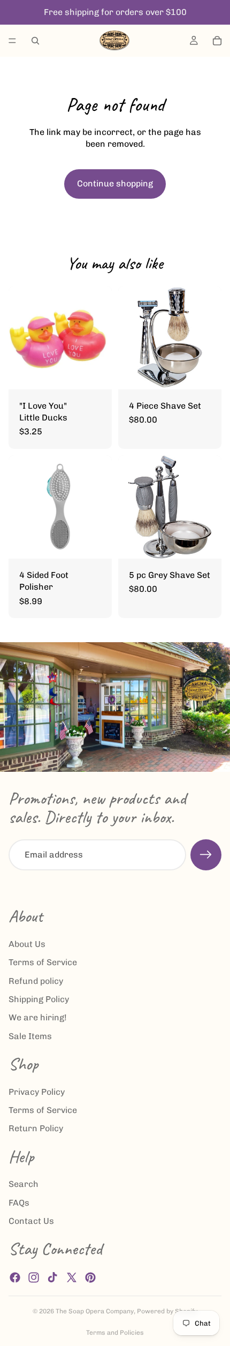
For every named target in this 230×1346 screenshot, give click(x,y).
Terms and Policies (115, 1332)
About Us (27, 944)
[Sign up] (205, 854)
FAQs (19, 1203)
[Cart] (217, 40)
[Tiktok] (52, 1277)
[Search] (35, 40)
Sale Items (30, 1036)
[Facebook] (15, 1277)
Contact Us (31, 1221)
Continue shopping (115, 183)
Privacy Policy (37, 1092)
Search (24, 1184)
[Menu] (12, 40)
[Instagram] (33, 1277)
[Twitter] (71, 1277)
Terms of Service (43, 963)
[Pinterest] (90, 1277)
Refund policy (36, 981)
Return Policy (36, 1129)
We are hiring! (38, 1018)
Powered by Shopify (167, 1311)
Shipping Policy (39, 999)
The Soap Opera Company (95, 1311)
